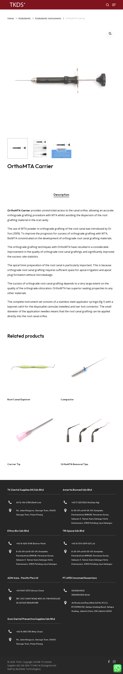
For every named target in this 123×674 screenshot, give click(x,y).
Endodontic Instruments (48, 18)
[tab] (61, 195)
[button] (114, 4)
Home (10, 18)
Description (61, 194)
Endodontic (24, 18)
